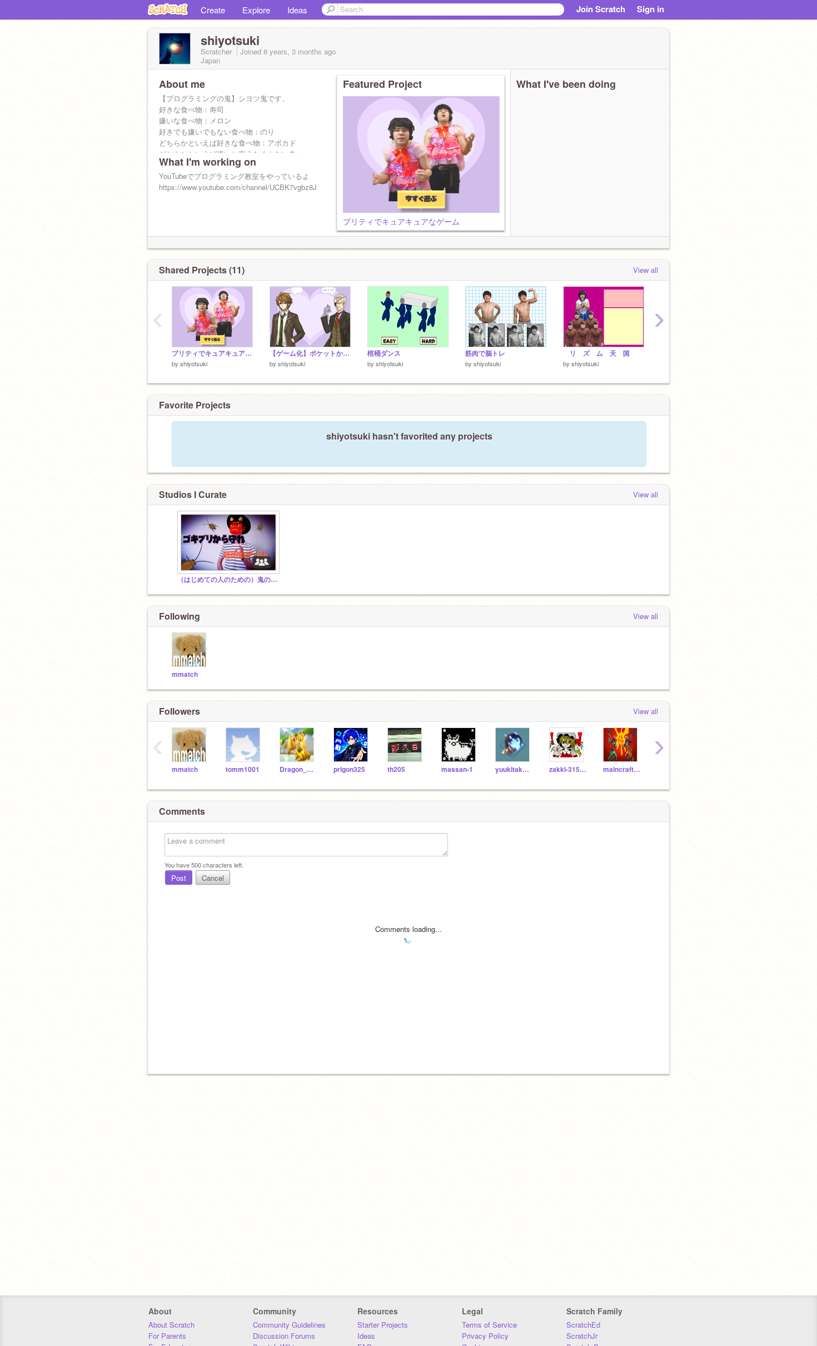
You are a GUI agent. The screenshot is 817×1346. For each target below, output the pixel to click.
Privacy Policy (485, 1335)
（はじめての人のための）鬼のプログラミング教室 (227, 579)
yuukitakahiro (513, 769)
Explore (256, 10)
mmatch (185, 674)
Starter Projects (382, 1324)
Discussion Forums (284, 1335)
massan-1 (457, 769)
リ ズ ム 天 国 (599, 353)
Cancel (213, 878)
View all (645, 270)
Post (178, 878)
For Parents (167, 1335)
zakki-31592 (567, 769)
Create (213, 10)
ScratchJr (581, 1335)
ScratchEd (583, 1324)
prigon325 (349, 769)
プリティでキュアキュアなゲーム (401, 221)
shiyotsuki (193, 363)
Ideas (297, 10)
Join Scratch (600, 9)
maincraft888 (621, 769)
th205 (396, 769)
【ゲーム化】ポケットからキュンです (310, 353)
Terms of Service (489, 1324)
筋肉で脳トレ (485, 353)
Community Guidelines (289, 1324)
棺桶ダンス (384, 353)
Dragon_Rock (298, 769)
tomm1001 (243, 769)
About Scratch (171, 1324)
